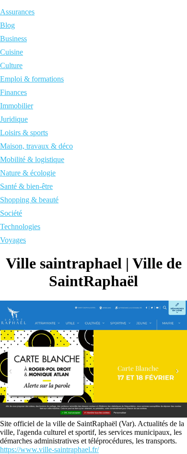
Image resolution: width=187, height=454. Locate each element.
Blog (7, 25)
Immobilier (16, 106)
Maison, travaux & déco (36, 146)
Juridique (14, 119)
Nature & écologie (28, 173)
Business (13, 39)
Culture (11, 65)
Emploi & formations (32, 79)
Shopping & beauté (29, 200)
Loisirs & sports (24, 132)
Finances (13, 92)
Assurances (17, 12)
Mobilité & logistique (32, 159)
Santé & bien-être (26, 186)
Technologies (20, 226)
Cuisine (11, 52)
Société (11, 213)
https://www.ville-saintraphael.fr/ (49, 449)
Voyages (13, 240)
